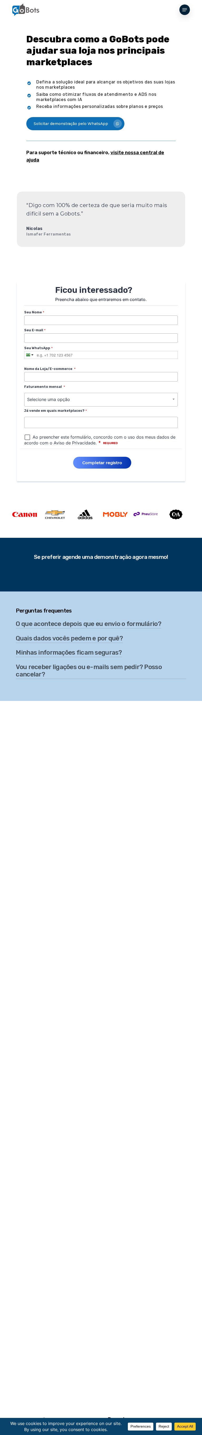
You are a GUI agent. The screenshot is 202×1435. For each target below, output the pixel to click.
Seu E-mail (35, 330)
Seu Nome (34, 312)
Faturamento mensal (44, 387)
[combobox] (101, 399)
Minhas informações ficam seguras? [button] (69, 652)
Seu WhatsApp (38, 348)
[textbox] (27, 422)
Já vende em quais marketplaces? (55, 411)
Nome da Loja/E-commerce (49, 369)
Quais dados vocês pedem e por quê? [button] (69, 638)
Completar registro (102, 462)
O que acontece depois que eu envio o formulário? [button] (88, 624)
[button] (184, 9)
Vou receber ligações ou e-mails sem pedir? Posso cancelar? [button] (88, 670)
